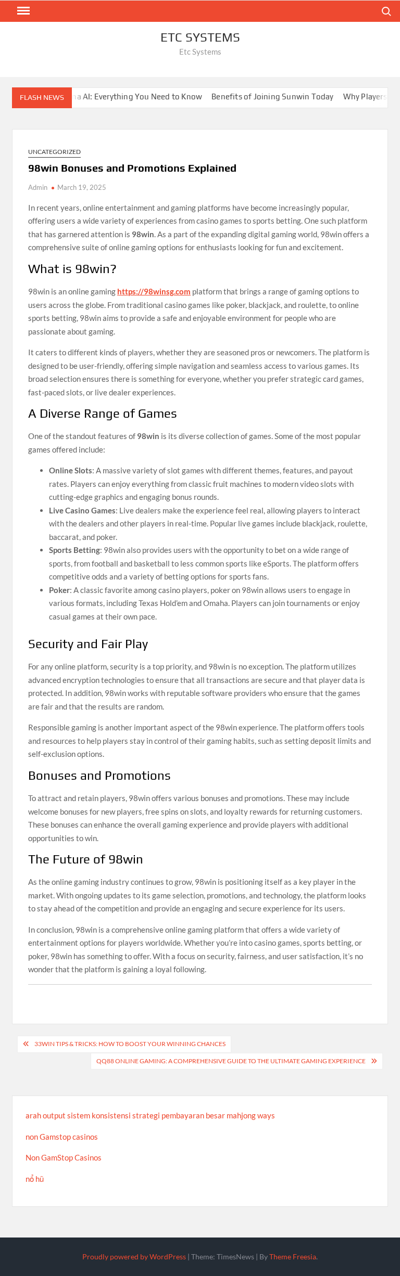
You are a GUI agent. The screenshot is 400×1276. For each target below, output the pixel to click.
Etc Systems (200, 37)
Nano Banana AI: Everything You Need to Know (103, 96)
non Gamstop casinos (62, 1136)
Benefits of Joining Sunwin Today (258, 96)
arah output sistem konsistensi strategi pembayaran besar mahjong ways (150, 1115)
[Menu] (22, 11)
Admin (37, 187)
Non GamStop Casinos (64, 1157)
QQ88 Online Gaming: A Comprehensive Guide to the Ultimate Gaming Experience (231, 1061)
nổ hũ (35, 1178)
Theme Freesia (292, 1256)
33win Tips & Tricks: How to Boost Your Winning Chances (130, 1044)
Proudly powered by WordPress (134, 1256)
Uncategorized (54, 152)
